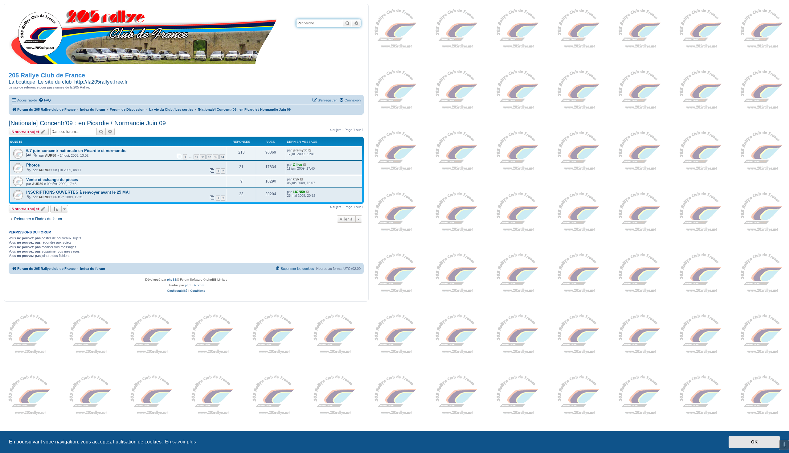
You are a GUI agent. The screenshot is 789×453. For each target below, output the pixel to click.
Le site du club (55, 82)
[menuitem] (45, 100)
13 (215, 157)
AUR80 (50, 155)
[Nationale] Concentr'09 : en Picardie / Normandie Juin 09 (87, 123)
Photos (33, 165)
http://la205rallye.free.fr (101, 82)
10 (196, 157)
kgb (296, 179)
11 (202, 157)
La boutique (22, 82)
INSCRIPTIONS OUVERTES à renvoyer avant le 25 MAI (78, 192)
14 (222, 157)
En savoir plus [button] (180, 441)
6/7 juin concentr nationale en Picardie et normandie (76, 150)
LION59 (299, 192)
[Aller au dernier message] (310, 150)
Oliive (297, 165)
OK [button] (754, 441)
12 (209, 157)
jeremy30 (300, 150)
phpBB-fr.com (194, 285)
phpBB (172, 279)
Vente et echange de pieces (52, 179)
